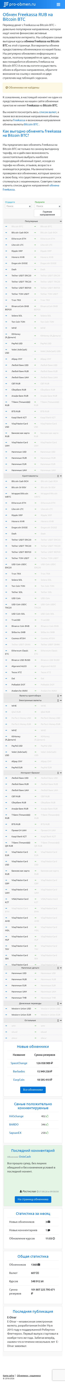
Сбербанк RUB (19, 389)
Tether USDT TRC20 (21, 281)
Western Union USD (21, 1008)
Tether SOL (17, 592)
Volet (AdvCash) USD (50, 351)
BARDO (14, 1124)
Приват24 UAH (19, 830)
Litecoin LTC (17, 245)
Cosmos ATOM (18, 638)
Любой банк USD (20, 365)
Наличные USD (19, 452)
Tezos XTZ (17, 672)
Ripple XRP (17, 251)
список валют (47, 112)
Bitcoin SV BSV (19, 487)
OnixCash (25, 1156)
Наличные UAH (19, 470)
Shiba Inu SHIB (18, 632)
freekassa (19, 120)
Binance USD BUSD (21, 660)
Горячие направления (47, 213)
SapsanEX (15, 1132)
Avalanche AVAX (20, 691)
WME (14, 706)
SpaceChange (19, 1063)
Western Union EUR (21, 1015)
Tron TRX (16, 300)
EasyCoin (19, 1079)
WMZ (14, 328)
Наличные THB (19, 998)
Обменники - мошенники (29, 1376)
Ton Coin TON (18, 322)
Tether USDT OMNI (21, 644)
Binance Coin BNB (20, 626)
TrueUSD (16, 620)
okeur (14, 1038)
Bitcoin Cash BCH (20, 232)
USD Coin (16, 598)
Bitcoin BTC (31, 124)
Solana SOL (17, 315)
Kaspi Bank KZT (19, 417)
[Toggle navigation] (58, 4)
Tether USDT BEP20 (21, 288)
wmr (14, 1026)
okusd (14, 1032)
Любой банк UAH (20, 377)
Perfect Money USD (21, 718)
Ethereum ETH (19, 238)
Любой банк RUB (20, 371)
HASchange (16, 1116)
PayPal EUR (17, 767)
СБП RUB (16, 383)
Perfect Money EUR (21, 724)
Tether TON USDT (20, 294)
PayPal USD (17, 343)
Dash (14, 269)
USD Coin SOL (18, 614)
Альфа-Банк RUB (20, 396)
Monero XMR (18, 257)
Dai (13, 678)
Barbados (19, 1071)
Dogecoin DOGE (20, 263)
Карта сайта (8, 1376)
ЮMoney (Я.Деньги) (50, 335)
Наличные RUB (19, 458)
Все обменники (33, 1089)
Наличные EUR (19, 464)
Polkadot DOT (18, 684)
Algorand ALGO (19, 666)
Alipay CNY (17, 359)
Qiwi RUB (16, 712)
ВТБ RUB (16, 411)
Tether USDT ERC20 (21, 275)
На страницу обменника (33, 1199)
